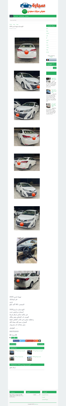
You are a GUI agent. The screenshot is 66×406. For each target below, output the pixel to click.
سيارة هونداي (21, 16)
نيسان (47, 45)
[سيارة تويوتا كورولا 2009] (29, 358)
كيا (46, 37)
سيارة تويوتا (16, 16)
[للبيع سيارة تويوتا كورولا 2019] (12, 352)
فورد (47, 35)
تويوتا (12, 337)
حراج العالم (36, 404)
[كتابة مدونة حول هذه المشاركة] (37, 341)
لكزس (47, 40)
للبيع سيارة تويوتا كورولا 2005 (53, 105)
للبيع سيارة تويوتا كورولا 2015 (37, 350)
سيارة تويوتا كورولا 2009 (36, 356)
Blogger (51, 56)
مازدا (47, 42)
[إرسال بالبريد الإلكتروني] (39, 341)
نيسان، (47, 47)
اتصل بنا (43, 397)
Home (11, 16)
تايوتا (16, 337)
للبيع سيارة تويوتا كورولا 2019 (20, 350)
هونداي (47, 52)
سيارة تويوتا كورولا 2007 (53, 78)
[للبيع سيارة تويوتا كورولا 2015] (29, 352)
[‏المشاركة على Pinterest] (35, 341)
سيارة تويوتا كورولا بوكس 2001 (53, 91)
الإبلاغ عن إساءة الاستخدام (50, 73)
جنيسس (47, 33)
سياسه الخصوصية (45, 394)
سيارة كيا (26, 16)
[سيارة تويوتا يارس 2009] (12, 358)
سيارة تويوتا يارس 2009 (19, 356)
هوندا (47, 49)
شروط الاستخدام (45, 399)
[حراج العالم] (33, 7)
